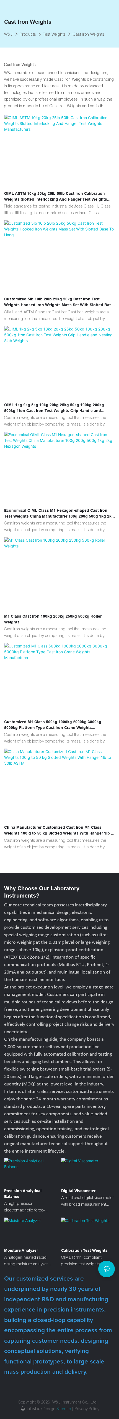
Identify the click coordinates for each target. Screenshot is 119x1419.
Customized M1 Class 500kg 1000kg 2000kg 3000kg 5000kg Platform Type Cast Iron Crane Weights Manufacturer (52, 725)
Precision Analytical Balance (23, 1194)
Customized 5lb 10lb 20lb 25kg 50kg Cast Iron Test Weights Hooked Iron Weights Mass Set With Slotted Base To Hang (59, 302)
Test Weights (54, 34)
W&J (8, 34)
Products (28, 34)
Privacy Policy (87, 1408)
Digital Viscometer (78, 1191)
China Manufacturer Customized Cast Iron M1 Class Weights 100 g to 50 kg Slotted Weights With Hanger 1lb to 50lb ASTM (59, 830)
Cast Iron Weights (88, 34)
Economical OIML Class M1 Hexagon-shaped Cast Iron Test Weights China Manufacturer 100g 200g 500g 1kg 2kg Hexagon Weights (59, 513)
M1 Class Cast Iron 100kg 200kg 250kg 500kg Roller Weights (53, 619)
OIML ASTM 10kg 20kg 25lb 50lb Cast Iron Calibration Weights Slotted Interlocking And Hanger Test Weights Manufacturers (55, 196)
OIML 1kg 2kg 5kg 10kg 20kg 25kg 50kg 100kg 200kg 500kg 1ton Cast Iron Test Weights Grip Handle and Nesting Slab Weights (54, 408)
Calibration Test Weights (84, 1250)
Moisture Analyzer (21, 1250)
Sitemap (64, 1408)
